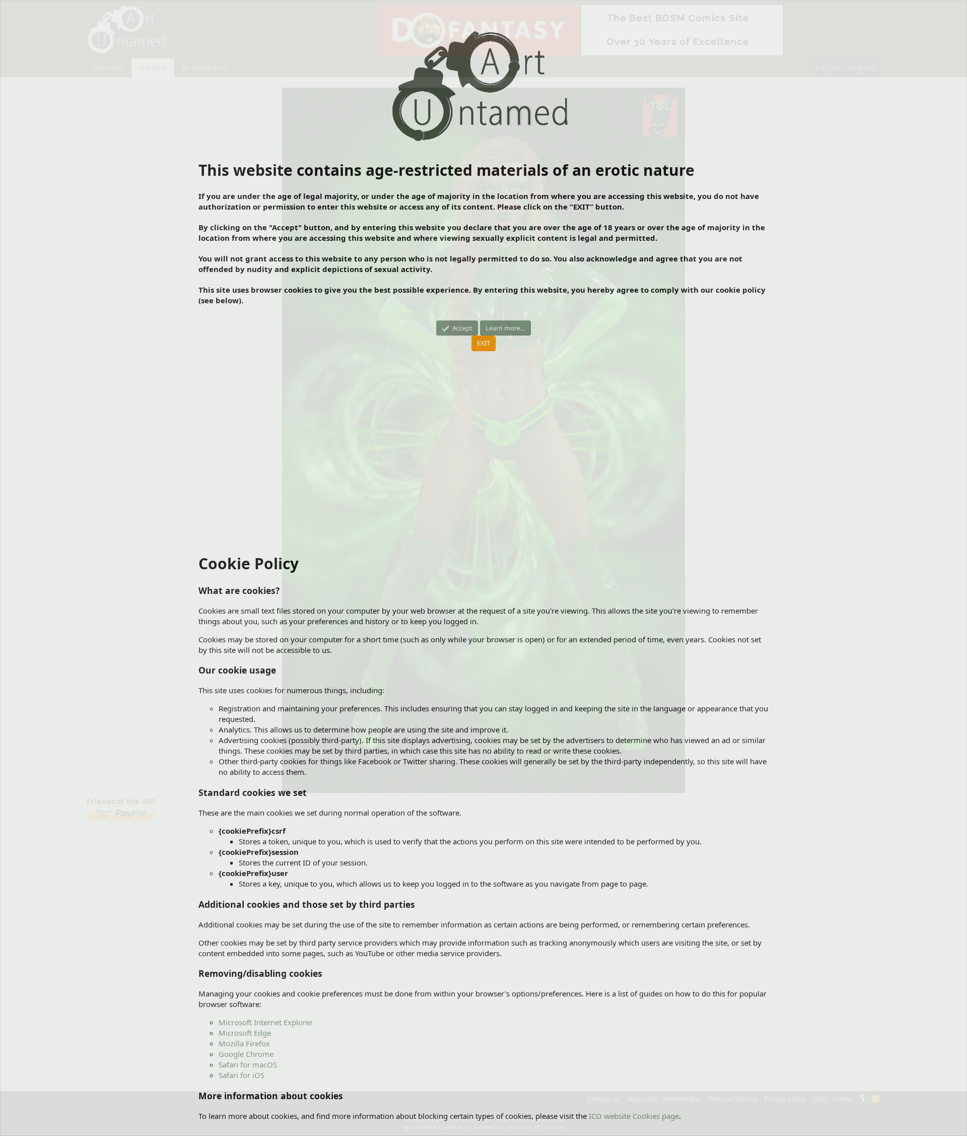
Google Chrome (246, 1054)
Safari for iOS (241, 1075)
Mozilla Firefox (244, 1043)
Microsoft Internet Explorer (266, 1022)
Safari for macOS (248, 1064)
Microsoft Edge (245, 1033)
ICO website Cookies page (634, 1116)
